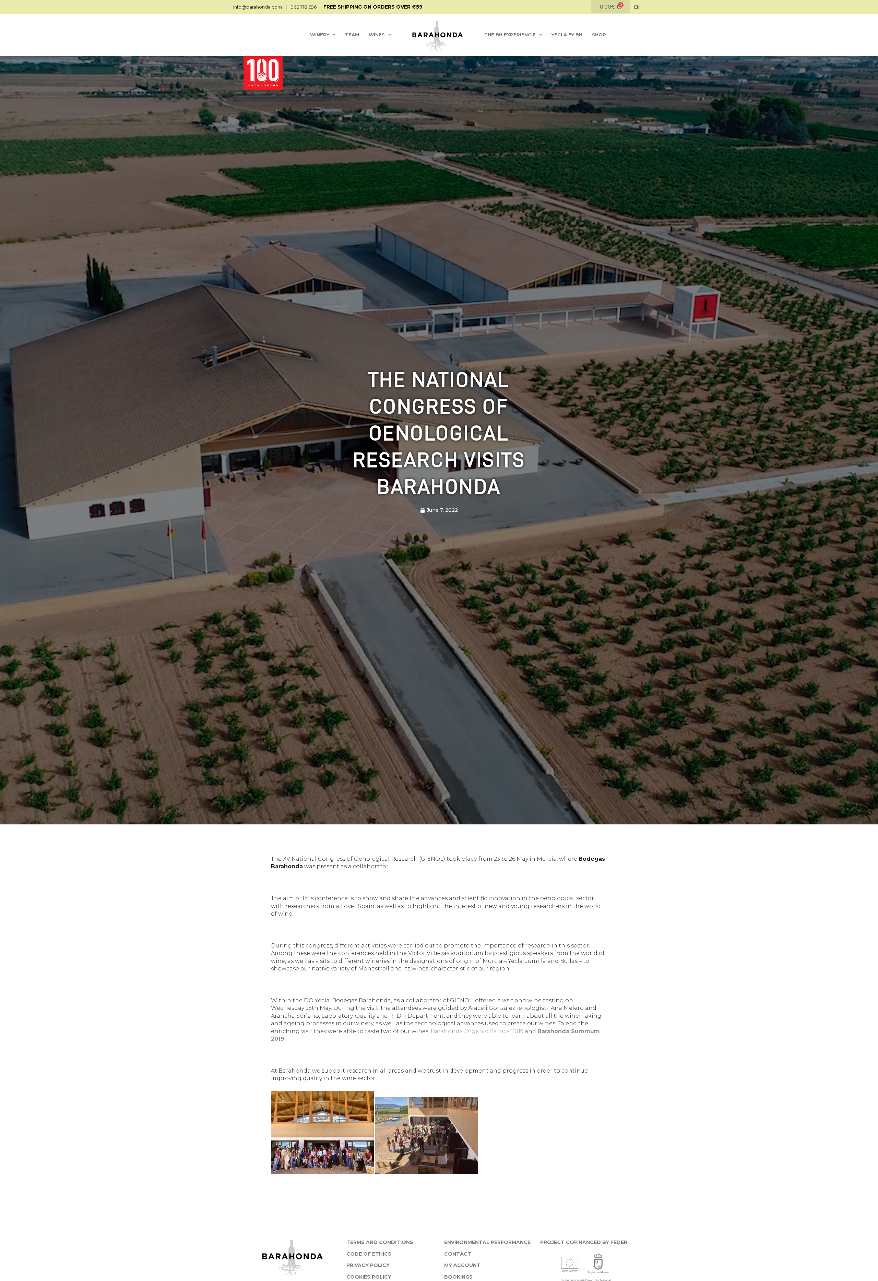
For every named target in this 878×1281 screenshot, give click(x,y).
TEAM (352, 34)
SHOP (599, 34)
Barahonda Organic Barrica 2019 (477, 1031)
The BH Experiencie (510, 34)
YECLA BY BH (566, 34)
